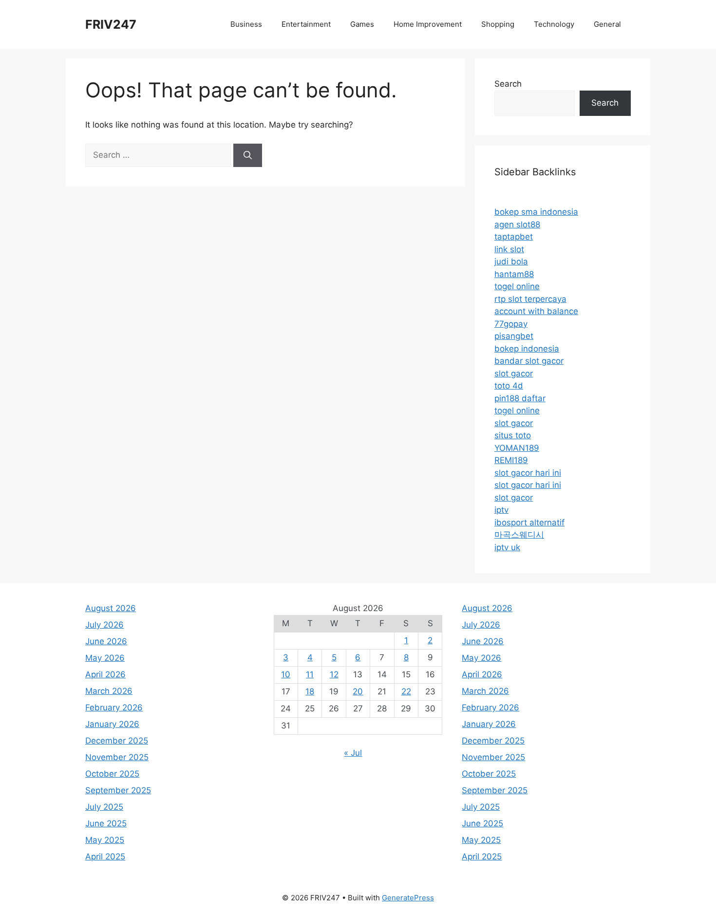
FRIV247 (110, 24)
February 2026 (114, 707)
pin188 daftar (520, 398)
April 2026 (105, 674)
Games (362, 24)
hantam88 (514, 274)
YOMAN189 (516, 448)
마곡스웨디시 (519, 535)
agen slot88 (517, 224)
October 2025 (112, 774)
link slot (509, 249)
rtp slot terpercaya (530, 299)
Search (508, 84)
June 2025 (106, 823)
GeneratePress (408, 897)
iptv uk (507, 547)
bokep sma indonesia (536, 212)
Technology (554, 24)
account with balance (536, 311)
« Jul (353, 753)
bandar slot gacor (529, 361)
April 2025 (105, 856)
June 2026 (106, 641)
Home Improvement (428, 24)
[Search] (247, 155)
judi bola (511, 261)
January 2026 (112, 724)
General (607, 24)
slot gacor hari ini (527, 473)
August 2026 (110, 608)
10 (285, 674)
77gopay (511, 324)
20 (358, 691)
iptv (501, 510)
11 (310, 674)
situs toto (512, 435)
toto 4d (508, 386)
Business (246, 24)
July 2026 (104, 625)
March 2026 (108, 691)
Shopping (497, 24)
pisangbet (513, 336)
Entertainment (306, 24)
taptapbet (513, 237)
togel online (517, 286)
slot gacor (513, 373)
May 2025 (104, 840)
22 (406, 691)
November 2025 (117, 757)
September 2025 (118, 790)
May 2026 (105, 658)
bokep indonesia (526, 349)
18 (309, 691)
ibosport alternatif (529, 522)
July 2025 (104, 807)
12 (334, 674)
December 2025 (116, 740)
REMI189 (511, 460)
